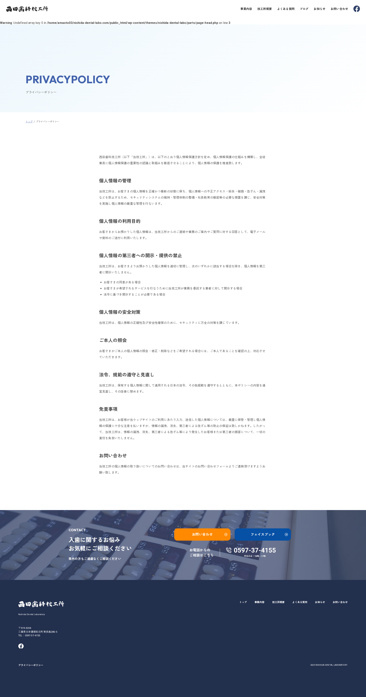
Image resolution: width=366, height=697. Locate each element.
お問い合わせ (339, 9)
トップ (243, 602)
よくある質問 (286, 9)
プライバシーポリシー (30, 665)
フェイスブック (263, 534)
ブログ (304, 9)
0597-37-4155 (32, 635)
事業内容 (246, 9)
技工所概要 (264, 9)
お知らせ (319, 9)
